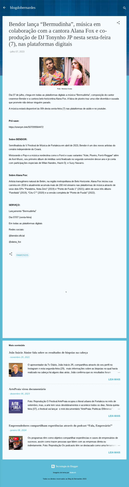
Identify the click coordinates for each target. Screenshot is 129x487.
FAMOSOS (22, 255)
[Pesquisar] (124, 8)
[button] (118, 23)
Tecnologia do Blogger (66, 466)
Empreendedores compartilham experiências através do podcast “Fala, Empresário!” (60, 425)
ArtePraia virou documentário (27, 389)
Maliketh (73, 472)
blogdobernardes (22, 8)
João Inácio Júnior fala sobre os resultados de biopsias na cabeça (48, 352)
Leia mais (114, 379)
